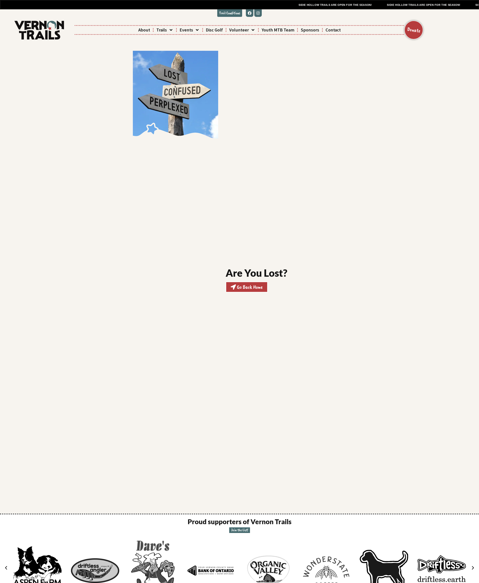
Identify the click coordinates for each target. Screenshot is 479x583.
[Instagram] (258, 13)
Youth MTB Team (278, 30)
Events (186, 30)
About (144, 30)
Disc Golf (214, 30)
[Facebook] (249, 13)
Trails (161, 30)
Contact (333, 30)
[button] (229, 13)
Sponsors (310, 30)
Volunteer (239, 30)
